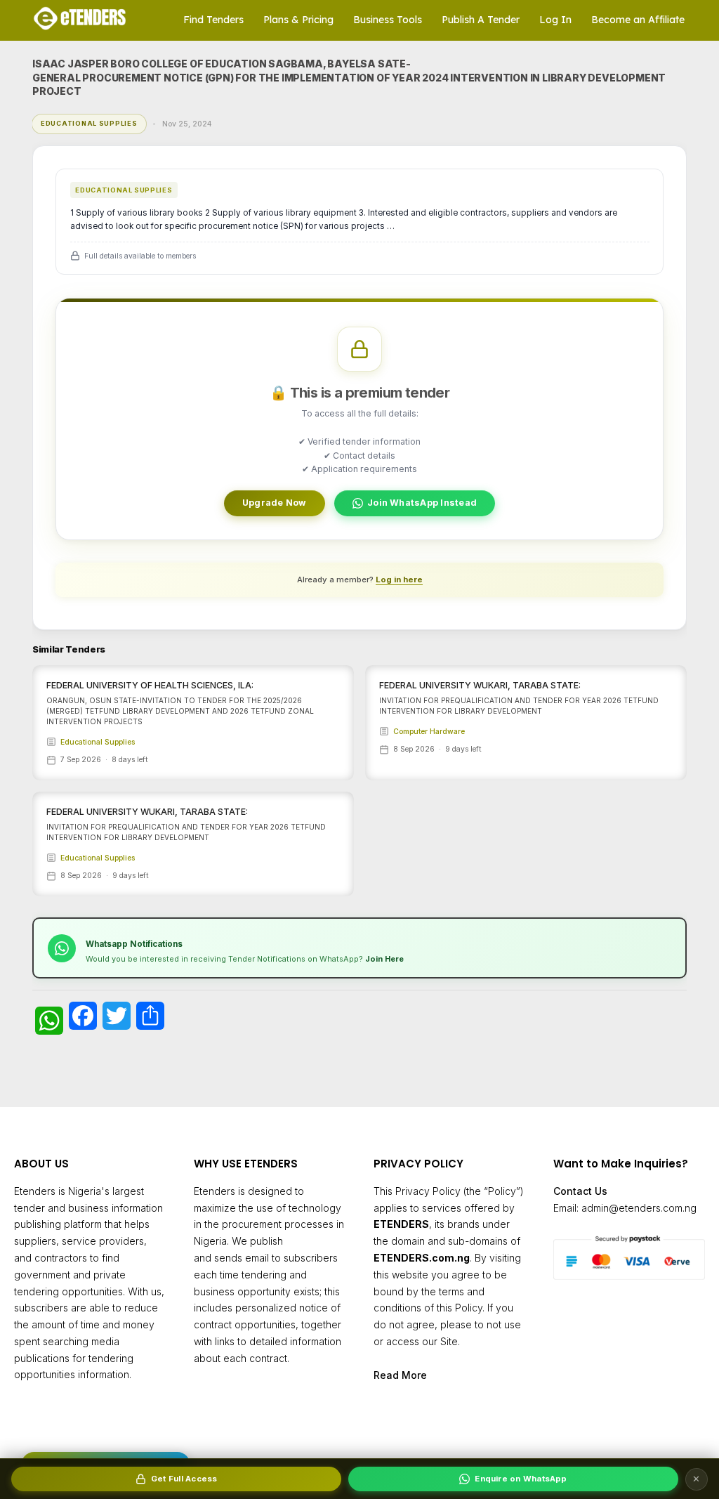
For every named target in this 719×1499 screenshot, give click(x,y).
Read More (400, 1375)
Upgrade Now (274, 502)
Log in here (399, 579)
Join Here (384, 959)
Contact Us (580, 1191)
